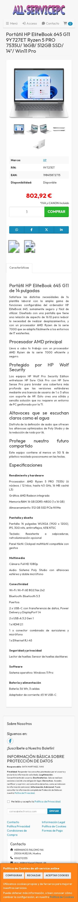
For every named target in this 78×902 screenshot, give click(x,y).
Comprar (56, 211)
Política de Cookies (62, 897)
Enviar (54, 810)
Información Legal (53, 822)
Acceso (31, 23)
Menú (13, 23)
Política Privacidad (18, 826)
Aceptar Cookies (57, 875)
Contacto (52, 23)
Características (19, 267)
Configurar (13, 875)
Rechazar (34, 875)
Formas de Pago (52, 830)
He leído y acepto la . (36, 801)
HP (45, 160)
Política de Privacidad (25, 793)
